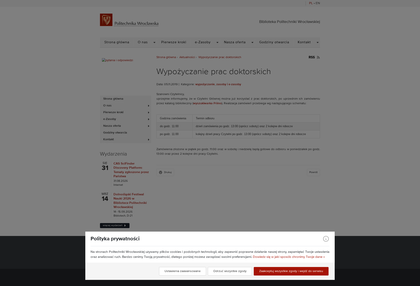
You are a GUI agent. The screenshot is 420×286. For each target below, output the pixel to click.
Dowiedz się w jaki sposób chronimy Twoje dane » (289, 256)
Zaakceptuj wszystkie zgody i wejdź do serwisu (291, 271)
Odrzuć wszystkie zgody (230, 271)
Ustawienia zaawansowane (182, 271)
